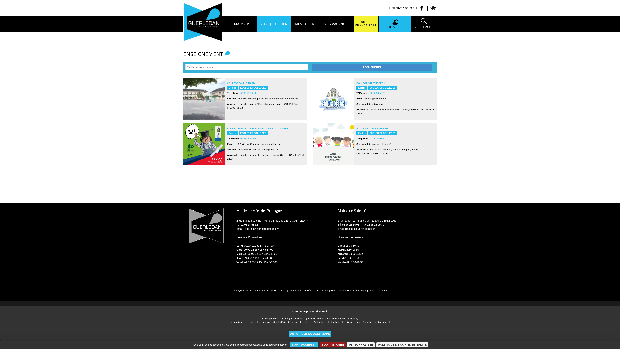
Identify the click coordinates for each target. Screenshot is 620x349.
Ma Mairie (243, 23)
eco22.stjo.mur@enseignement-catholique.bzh (258, 144)
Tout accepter (304, 344)
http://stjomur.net (375, 104)
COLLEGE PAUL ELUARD (241, 83)
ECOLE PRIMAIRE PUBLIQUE (372, 128)
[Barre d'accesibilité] (433, 8)
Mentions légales (363, 290)
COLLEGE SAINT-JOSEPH (370, 83)
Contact (282, 290)
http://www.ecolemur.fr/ (379, 144)
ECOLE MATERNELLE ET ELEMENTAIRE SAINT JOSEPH (257, 128)
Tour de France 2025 (365, 23)
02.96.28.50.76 (377, 93)
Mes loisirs (305, 23)
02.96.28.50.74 (248, 93)
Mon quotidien (274, 23)
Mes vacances (337, 23)
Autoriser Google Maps (310, 333)
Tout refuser (332, 344)
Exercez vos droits (340, 290)
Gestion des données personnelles (308, 290)
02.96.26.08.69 (377, 138)
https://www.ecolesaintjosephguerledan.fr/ (259, 149)
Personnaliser (361, 344)
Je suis (395, 27)
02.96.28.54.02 (248, 138)
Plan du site (381, 290)
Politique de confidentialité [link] (402, 344)
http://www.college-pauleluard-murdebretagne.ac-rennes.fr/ (268, 98)
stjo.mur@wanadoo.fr (375, 98)
